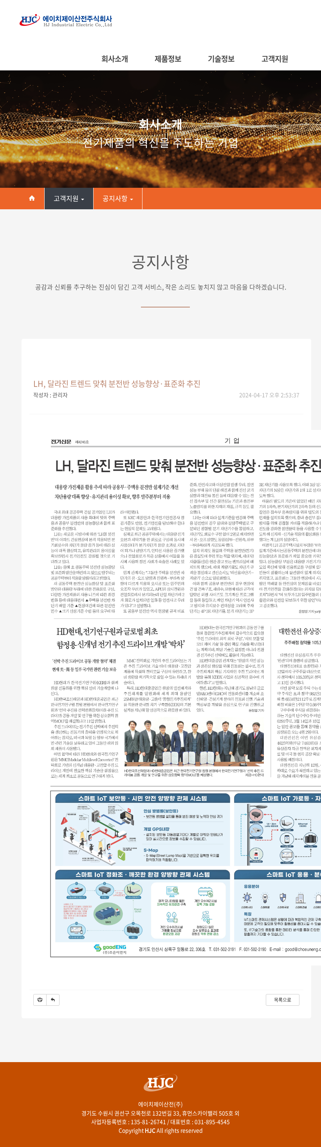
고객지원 (274, 58)
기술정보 (221, 58)
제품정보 (168, 58)
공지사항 (116, 198)
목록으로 (282, 999)
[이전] (53, 1000)
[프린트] (40, 1000)
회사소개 (114, 58)
